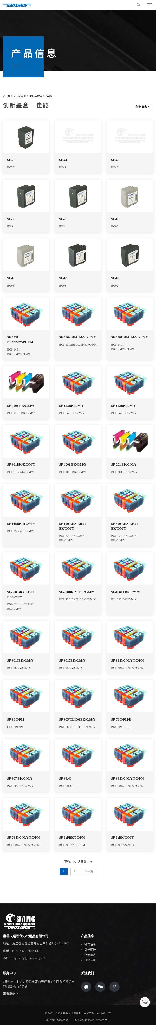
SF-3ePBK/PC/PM (72, 837)
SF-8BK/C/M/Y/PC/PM (127, 660)
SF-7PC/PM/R (121, 719)
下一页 (88, 871)
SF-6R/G (65, 778)
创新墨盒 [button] (141, 106)
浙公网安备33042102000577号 (92, 1020)
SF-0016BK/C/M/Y (20, 660)
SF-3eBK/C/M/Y (122, 837)
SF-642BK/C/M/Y (123, 405)
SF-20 (11, 160)
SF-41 (63, 160)
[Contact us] (145, 1002)
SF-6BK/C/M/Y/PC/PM (127, 778)
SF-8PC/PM (15, 719)
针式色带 (90, 944)
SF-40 (115, 160)
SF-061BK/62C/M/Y (21, 464)
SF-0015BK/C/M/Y (72, 660)
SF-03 (63, 278)
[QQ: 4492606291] (86, 987)
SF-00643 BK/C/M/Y (125, 592)
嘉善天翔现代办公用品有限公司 (81, 1013)
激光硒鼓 (90, 949)
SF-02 (115, 278)
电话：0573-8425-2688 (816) (22, 950)
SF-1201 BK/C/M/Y (20, 405)
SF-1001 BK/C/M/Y (72, 464)
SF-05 (11, 278)
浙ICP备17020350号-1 (59, 1020)
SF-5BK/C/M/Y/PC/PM (23, 837)
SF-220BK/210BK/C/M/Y (76, 592)
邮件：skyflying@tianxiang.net (24, 958)
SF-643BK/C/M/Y (71, 405)
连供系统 (90, 960)
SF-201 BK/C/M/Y (124, 464)
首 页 (6, 96)
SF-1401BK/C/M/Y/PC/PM (130, 337)
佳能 (49, 96)
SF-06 (115, 219)
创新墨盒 (36, 96)
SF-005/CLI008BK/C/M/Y (77, 719)
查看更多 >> (11, 993)
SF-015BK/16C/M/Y (21, 523)
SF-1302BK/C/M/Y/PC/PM (78, 337)
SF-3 (10, 219)
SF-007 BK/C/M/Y (20, 778)
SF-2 (62, 219)
